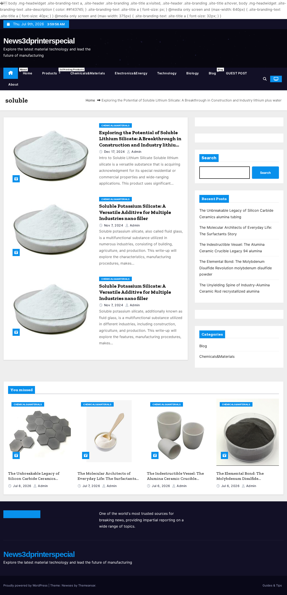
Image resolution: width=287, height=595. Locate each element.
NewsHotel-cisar (22, 514)
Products (53, 71)
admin (135, 151)
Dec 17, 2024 (115, 151)
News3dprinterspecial (38, 41)
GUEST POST (236, 73)
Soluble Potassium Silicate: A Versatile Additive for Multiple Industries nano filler (135, 212)
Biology (192, 73)
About (15, 82)
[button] (265, 79)
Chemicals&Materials (87, 73)
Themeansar (86, 585)
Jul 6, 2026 (161, 486)
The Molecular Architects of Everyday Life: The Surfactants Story (107, 478)
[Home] (10, 73)
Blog (215, 71)
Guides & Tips (272, 585)
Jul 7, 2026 (92, 486)
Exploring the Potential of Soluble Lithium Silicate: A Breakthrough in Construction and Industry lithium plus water (140, 141)
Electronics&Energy (131, 73)
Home (27, 73)
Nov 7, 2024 (114, 225)
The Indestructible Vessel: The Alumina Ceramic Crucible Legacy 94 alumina (175, 478)
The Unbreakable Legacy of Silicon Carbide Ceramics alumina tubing (33, 478)
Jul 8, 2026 (22, 486)
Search (209, 157)
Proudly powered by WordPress (25, 585)
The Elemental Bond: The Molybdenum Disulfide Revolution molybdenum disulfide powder (235, 267)
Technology (166, 73)
